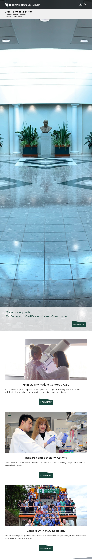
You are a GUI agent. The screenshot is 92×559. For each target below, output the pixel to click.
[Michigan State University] (22, 4)
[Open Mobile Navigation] (82, 4)
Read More (79, 325)
